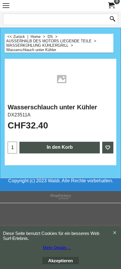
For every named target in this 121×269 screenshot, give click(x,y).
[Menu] (6, 6)
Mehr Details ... (57, 247)
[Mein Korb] (111, 5)
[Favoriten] (107, 147)
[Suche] (112, 19)
